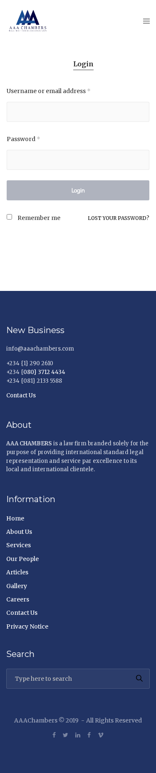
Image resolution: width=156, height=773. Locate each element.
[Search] (139, 678)
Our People (22, 559)
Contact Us (21, 395)
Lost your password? (118, 218)
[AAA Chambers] (29, 20)
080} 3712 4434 (44, 372)
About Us (19, 532)
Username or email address (49, 91)
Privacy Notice (27, 626)
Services (18, 545)
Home (15, 518)
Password (23, 139)
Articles (17, 572)
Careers (17, 599)
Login (83, 64)
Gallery (16, 586)
